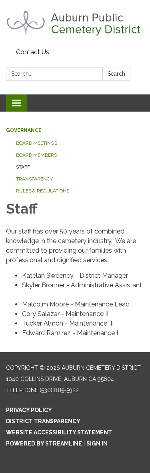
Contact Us (32, 52)
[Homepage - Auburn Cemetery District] (75, 22)
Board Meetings (36, 143)
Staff (23, 167)
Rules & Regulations (42, 191)
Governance (24, 130)
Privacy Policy (29, 410)
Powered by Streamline (44, 443)
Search (116, 74)
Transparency (34, 179)
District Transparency (43, 421)
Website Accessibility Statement (59, 432)
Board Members (36, 155)
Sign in (97, 443)
